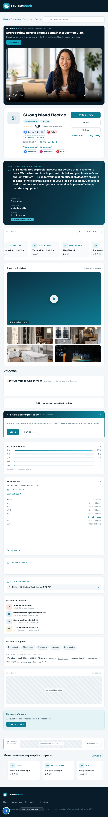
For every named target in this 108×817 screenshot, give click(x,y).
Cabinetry (36, 662)
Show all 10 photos (92, 269)
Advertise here (93, 744)
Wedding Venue (12, 661)
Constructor (69, 647)
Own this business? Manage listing (86, 136)
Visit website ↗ (30, 147)
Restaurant (13, 647)
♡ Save (85, 130)
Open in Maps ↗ (13, 550)
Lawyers (55, 647)
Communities (31, 802)
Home (5, 19)
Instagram (47, 152)
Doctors (74, 659)
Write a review (86, 115)
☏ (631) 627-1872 (48, 142)
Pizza (44, 662)
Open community (16, 724)
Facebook (30, 152)
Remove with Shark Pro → (89, 232)
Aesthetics (92, 658)
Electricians (16, 19)
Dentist (83, 659)
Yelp (60, 152)
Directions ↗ (46, 147)
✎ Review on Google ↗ (34, 138)
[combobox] (75, 19)
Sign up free (29, 432)
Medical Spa (26, 662)
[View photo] (30, 335)
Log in (13, 432)
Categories (17, 802)
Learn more (14, 42)
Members (44, 802)
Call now (86, 123)
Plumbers (42, 647)
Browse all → (98, 756)
